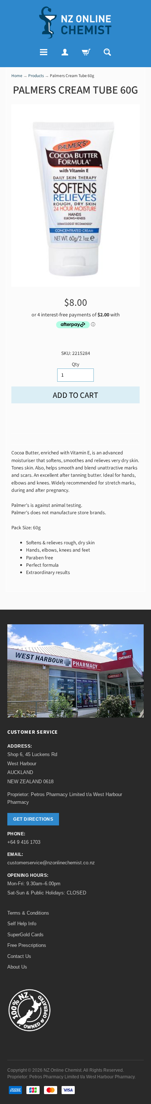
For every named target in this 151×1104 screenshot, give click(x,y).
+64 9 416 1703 (23, 842)
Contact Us (19, 956)
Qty (75, 364)
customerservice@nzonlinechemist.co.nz (51, 862)
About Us (17, 967)
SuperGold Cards (25, 934)
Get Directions (33, 819)
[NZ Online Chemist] (75, 22)
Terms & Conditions (28, 913)
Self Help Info (21, 923)
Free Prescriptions (26, 945)
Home (16, 76)
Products (36, 76)
